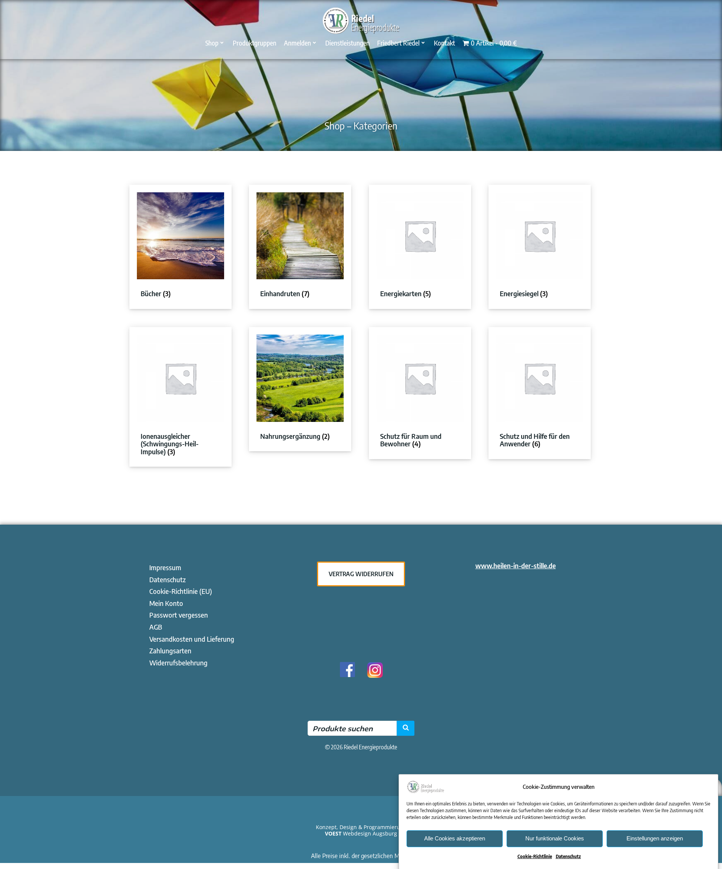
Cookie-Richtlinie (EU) (180, 591)
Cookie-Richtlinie (534, 856)
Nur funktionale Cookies (554, 838)
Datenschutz (568, 856)
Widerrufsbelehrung (178, 662)
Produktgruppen (254, 42)
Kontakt (444, 42)
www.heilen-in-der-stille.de (515, 565)
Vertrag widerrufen (361, 574)
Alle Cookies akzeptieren (454, 838)
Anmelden (297, 42)
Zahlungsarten (170, 650)
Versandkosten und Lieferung (191, 639)
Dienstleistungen (347, 42)
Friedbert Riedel (398, 42)
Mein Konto (166, 603)
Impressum (165, 567)
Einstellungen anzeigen (654, 838)
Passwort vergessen (178, 614)
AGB (155, 626)
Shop (211, 42)
